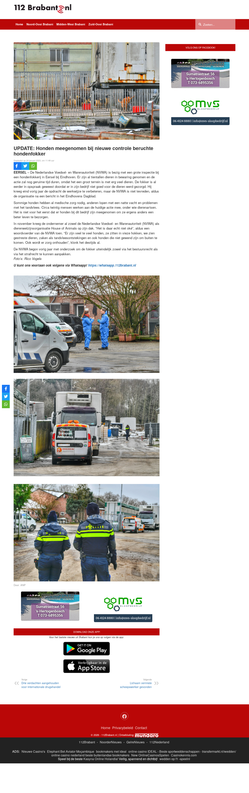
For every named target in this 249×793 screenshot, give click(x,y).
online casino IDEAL (142, 751)
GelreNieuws (135, 742)
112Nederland (159, 742)
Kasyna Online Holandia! (100, 759)
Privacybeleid (122, 727)
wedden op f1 (169, 759)
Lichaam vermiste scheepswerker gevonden (136, 683)
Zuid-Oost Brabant (101, 24)
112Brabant (87, 742)
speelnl (185, 759)
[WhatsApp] (33, 166)
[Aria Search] (200, 24)
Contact (141, 727)
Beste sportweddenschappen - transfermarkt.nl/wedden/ (197, 751)
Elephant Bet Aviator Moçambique (70, 751)
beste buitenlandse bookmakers (107, 755)
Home (19, 24)
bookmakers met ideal (111, 751)
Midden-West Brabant (70, 24)
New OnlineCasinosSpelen (150, 755)
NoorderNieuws (111, 742)
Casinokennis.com (184, 755)
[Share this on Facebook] (17, 166)
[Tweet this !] (25, 166)
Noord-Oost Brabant (39, 24)
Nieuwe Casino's (33, 751)
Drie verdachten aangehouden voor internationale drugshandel (40, 683)
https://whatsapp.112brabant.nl (112, 265)
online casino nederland (68, 755)
